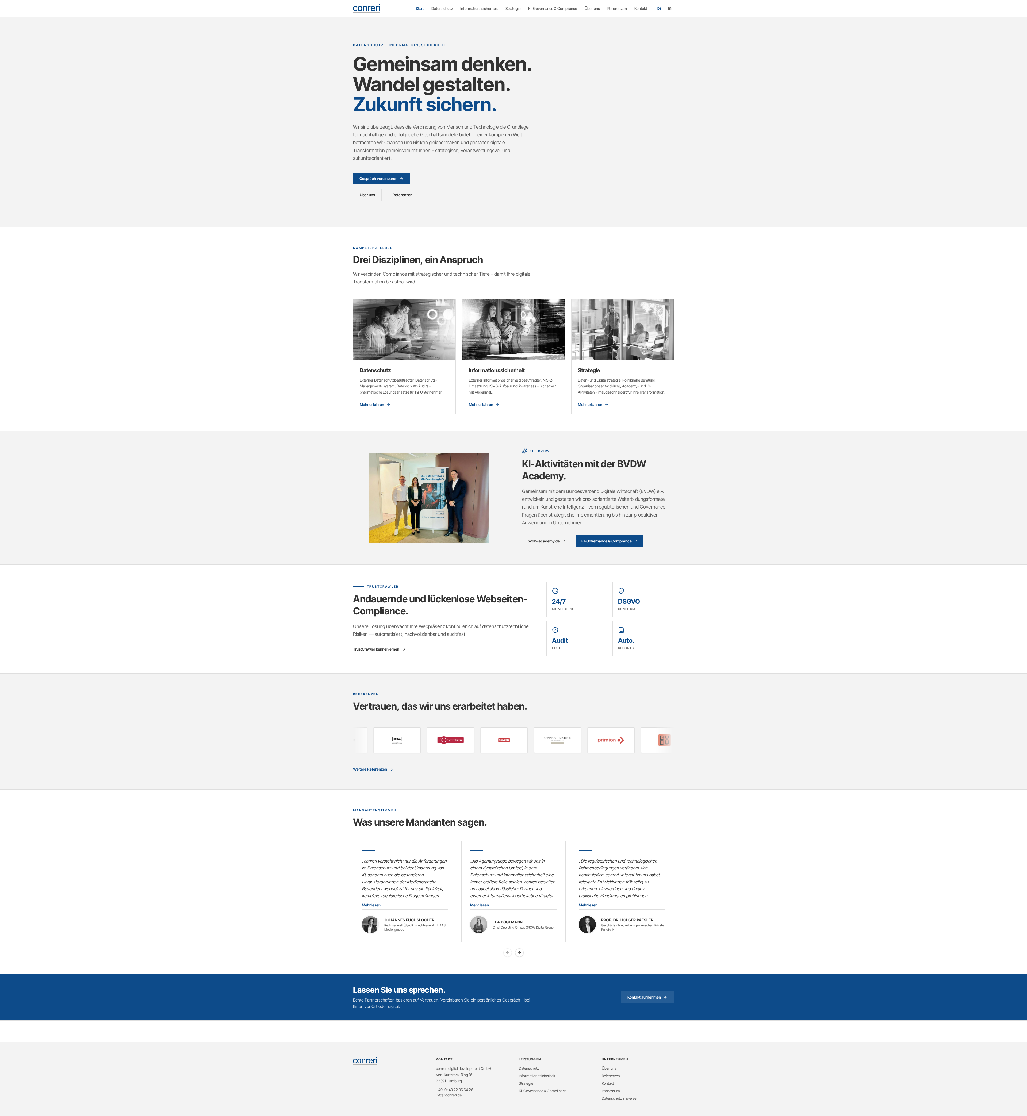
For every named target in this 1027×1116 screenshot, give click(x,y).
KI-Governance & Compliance (552, 8)
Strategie (513, 8)
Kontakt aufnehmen (644, 997)
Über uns (592, 8)
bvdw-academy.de (544, 541)
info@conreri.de (449, 1095)
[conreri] (366, 8)
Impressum (611, 1090)
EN (670, 8)
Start (420, 8)
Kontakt (640, 8)
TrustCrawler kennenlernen (376, 649)
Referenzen (617, 8)
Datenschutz (442, 8)
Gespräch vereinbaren (378, 178)
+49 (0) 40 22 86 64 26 (454, 1089)
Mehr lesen (371, 905)
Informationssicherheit (479, 8)
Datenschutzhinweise (619, 1098)
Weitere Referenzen (370, 769)
